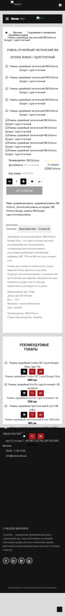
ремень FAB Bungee (34, 210)
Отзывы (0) (44, 228)
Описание (11, 228)
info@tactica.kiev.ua (16, 455)
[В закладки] (32, 181)
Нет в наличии (24, 190)
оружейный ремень (23, 203)
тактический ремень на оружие (33, 207)
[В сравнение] (39, 181)
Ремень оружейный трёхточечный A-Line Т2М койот (32, 419)
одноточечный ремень (18, 214)
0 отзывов (53, 164)
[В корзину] (24, 372)
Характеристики (27, 228)
